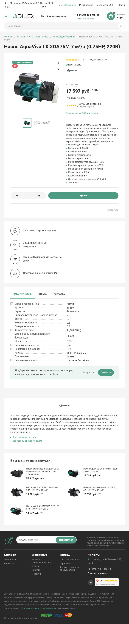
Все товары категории (24, 437)
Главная (8, 36)
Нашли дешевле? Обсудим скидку (82, 113)
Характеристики (23, 294)
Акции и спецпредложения (41, 560)
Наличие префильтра (26, 345)
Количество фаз (24, 330)
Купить (83, 195)
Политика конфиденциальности (20, 618)
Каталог (21, 36)
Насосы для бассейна (64, 36)
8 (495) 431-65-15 (88, 14)
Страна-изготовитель (26, 303)
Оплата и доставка (70, 559)
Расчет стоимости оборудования (69, 568)
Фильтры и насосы (39, 36)
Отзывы (43, 294)
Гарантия (65, 563)
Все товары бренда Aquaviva (27, 441)
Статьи (35, 566)
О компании (10, 559)
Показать (106, 372)
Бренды (36, 570)
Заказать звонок (85, 18)
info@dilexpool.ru (67, 5)
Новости (36, 574)
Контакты (9, 563)
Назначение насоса (25, 360)
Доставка (59, 294)
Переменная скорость (27, 348)
